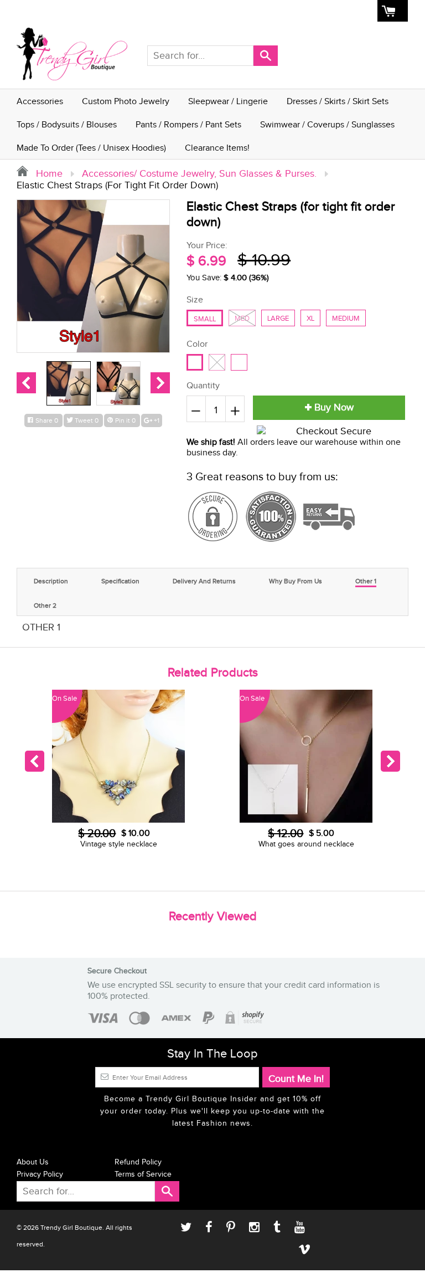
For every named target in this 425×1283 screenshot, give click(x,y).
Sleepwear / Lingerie (228, 101)
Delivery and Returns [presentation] (204, 581)
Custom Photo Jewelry (125, 101)
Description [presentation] (51, 581)
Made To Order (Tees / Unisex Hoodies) (91, 148)
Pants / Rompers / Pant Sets (188, 125)
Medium (346, 318)
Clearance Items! (217, 148)
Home (168, 11)
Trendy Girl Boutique (71, 1227)
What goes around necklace (150, 844)
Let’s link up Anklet (337, 844)
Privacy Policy (40, 1174)
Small (205, 319)
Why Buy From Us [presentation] (295, 581)
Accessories (40, 101)
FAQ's (267, 11)
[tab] (51, 579)
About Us (232, 11)
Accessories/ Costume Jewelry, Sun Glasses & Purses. (199, 173)
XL (310, 318)
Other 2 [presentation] (45, 605)
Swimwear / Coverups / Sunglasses (327, 125)
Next (160, 382)
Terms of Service (143, 1174)
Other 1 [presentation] (365, 581)
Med (242, 318)
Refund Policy (138, 1162)
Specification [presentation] (120, 581)
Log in (298, 11)
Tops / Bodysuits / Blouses (67, 125)
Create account (345, 11)
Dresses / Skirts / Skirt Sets (337, 101)
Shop (197, 11)
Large (278, 318)
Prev (26, 382)
